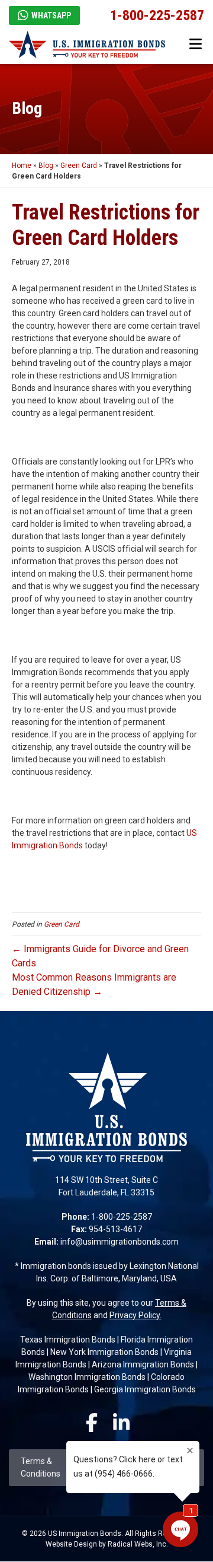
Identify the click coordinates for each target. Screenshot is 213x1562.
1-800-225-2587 (157, 15)
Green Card (78, 165)
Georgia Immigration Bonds (145, 1389)
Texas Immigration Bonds (67, 1339)
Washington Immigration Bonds (87, 1377)
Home (21, 165)
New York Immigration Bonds (104, 1352)
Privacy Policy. (135, 1315)
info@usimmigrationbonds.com (119, 1241)
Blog (45, 165)
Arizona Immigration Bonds (143, 1364)
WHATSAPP (51, 15)
